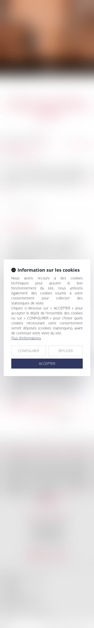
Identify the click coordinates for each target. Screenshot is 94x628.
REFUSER (65, 350)
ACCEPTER (47, 363)
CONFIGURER (28, 350)
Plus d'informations (26, 338)
